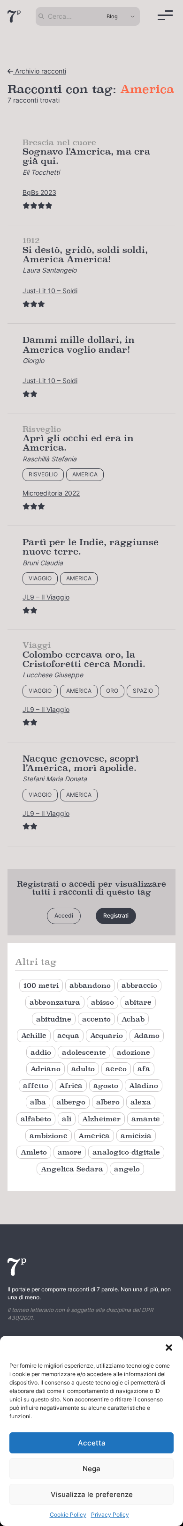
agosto (105, 1085)
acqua (68, 1035)
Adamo (147, 1035)
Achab (133, 1019)
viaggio (40, 578)
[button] (169, 1347)
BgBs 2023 (39, 192)
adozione (133, 1052)
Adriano (45, 1069)
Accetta (92, 1442)
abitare (138, 1002)
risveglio (43, 474)
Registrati (116, 915)
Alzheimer (101, 1119)
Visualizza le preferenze (92, 1494)
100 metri (41, 985)
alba (38, 1102)
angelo (127, 1169)
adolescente (84, 1052)
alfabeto (36, 1119)
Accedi (63, 915)
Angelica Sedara (72, 1169)
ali (66, 1119)
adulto (83, 1069)
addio (40, 1052)
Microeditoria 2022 (51, 493)
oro (112, 690)
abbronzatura (55, 1002)
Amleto (34, 1152)
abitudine (53, 1019)
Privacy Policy (110, 1514)
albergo (71, 1102)
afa (143, 1069)
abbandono (90, 985)
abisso (102, 1002)
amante (145, 1119)
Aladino (143, 1085)
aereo (116, 1069)
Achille (33, 1035)
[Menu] (165, 15)
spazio (143, 690)
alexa (140, 1102)
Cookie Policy (68, 1514)
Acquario (106, 1035)
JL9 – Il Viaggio (46, 597)
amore (70, 1152)
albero (108, 1102)
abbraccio (139, 985)
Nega (91, 1468)
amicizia (136, 1136)
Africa (71, 1085)
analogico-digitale (126, 1152)
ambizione (49, 1136)
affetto (35, 1085)
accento (96, 1019)
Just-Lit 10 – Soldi (50, 291)
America (85, 474)
